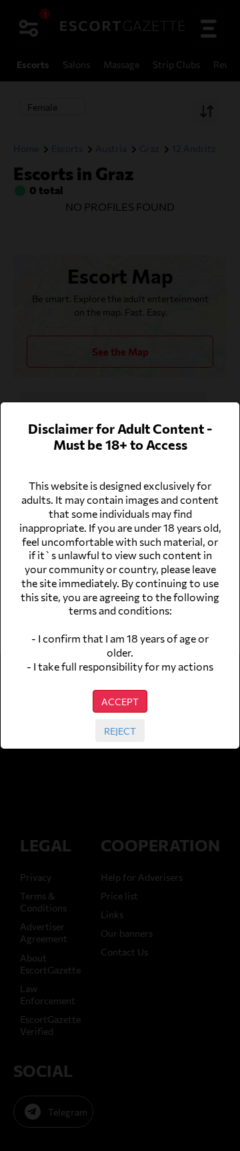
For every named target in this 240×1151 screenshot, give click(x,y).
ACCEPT (120, 701)
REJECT (120, 730)
